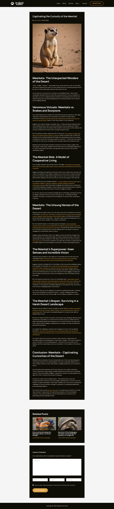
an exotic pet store (52, 390)
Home (58, 3)
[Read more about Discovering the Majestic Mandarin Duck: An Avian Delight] (44, 423)
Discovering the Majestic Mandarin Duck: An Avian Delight (42, 433)
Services (71, 3)
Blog (77, 3)
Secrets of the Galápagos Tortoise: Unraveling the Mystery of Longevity (67, 433)
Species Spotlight (45, 437)
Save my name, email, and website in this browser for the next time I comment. (55, 485)
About (64, 3)
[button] (79, 3)
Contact (84, 3)
